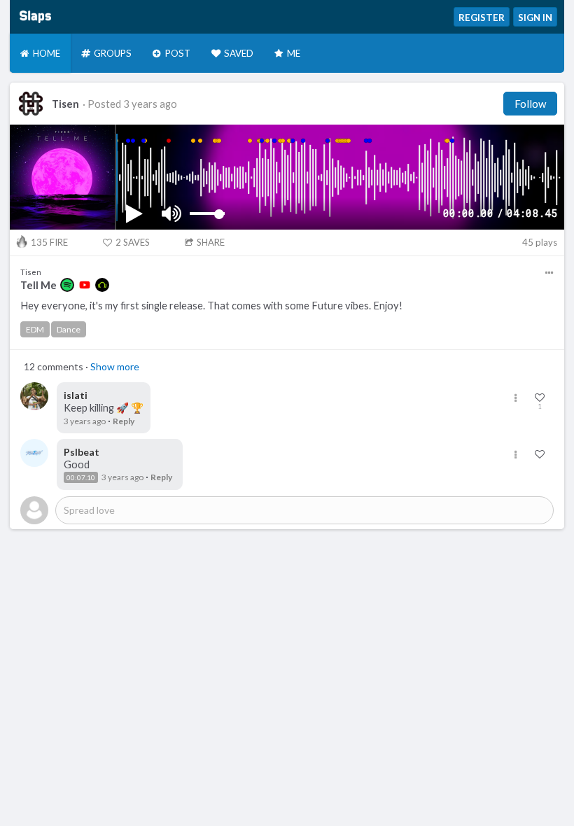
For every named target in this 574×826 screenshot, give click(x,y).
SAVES (132, 242)
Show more (114, 366)
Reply (123, 421)
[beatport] (102, 285)
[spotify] (67, 285)
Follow (530, 103)
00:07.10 (80, 477)
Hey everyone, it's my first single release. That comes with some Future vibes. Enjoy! (211, 306)
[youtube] (85, 285)
